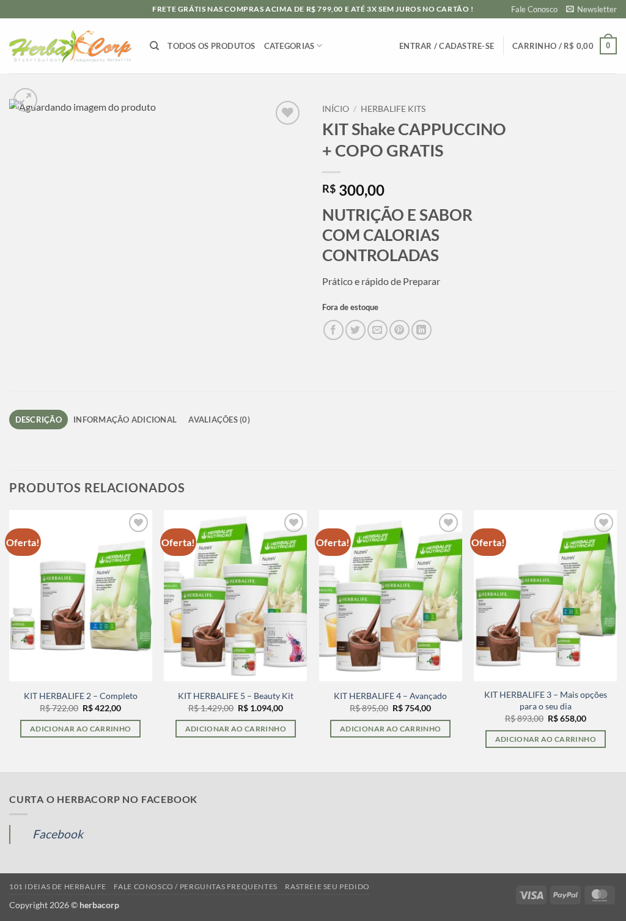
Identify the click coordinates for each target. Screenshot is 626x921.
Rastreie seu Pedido (327, 886)
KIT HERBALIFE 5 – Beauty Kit (235, 695)
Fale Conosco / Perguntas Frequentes (195, 886)
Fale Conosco (534, 9)
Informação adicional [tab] (125, 419)
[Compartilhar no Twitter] (355, 330)
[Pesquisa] (154, 45)
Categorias (289, 46)
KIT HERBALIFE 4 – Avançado (390, 695)
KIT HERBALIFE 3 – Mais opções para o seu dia (545, 700)
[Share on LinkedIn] (421, 330)
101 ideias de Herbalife (57, 886)
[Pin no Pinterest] (399, 330)
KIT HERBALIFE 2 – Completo (81, 695)
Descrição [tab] (38, 419)
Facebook (57, 834)
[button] (591, 9)
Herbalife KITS (393, 109)
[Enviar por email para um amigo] (377, 330)
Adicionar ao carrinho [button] (80, 729)
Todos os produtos (211, 46)
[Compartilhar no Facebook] (333, 330)
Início (335, 109)
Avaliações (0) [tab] (219, 419)
